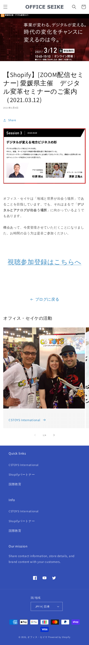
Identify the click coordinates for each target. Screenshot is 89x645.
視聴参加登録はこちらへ (44, 262)
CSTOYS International (24, 420)
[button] (5, 7)
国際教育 (15, 484)
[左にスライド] (35, 435)
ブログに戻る (47, 299)
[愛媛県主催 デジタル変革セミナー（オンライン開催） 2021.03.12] (44, 187)
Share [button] (12, 120)
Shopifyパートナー (22, 474)
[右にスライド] (54, 435)
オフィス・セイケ (37, 637)
